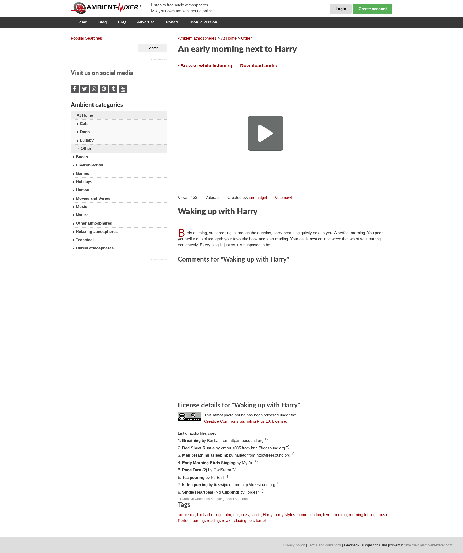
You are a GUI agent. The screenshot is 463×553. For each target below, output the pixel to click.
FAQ (122, 22)
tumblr (261, 520)
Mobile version (203, 22)
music (383, 514)
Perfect (184, 520)
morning (340, 514)
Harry (267, 514)
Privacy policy (294, 545)
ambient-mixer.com (111, 8)
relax (226, 520)
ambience (186, 514)
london (315, 514)
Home (82, 22)
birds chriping (209, 514)
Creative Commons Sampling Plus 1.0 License (245, 421)
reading (213, 520)
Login (340, 8)
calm (227, 514)
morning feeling (362, 514)
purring (199, 520)
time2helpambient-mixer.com (428, 545)
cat (236, 514)
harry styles (285, 514)
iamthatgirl (258, 197)
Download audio (258, 65)
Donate (172, 22)
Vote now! (283, 197)
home (302, 514)
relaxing (239, 520)
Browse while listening (206, 65)
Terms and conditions (324, 545)
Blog (102, 22)
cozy (245, 514)
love (326, 514)
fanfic (256, 514)
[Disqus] (285, 333)
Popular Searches (86, 38)
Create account (373, 8)
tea (251, 520)
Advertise (146, 22)
